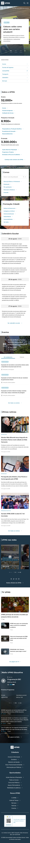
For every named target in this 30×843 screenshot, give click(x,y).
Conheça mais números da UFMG (14, 159)
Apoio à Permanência (14, 785)
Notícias (14, 805)
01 (6, 50)
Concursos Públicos (14, 782)
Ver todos (6, 222)
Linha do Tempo (13, 800)
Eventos (14, 808)
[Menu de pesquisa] (24, 3)
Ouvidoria (14, 759)
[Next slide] (19, 572)
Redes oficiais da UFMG (13, 583)
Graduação (6, 184)
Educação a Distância (9, 189)
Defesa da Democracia (9, 208)
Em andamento (8, 357)
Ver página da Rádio (13, 737)
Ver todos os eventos (14, 403)
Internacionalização (9, 213)
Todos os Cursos (14, 780)
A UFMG (13, 797)
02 (11, 50)
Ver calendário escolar (14, 323)
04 (21, 50)
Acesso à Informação (14, 757)
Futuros (22, 357)
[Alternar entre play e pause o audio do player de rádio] (3, 681)
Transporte (5, 74)
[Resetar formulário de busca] (25, 177)
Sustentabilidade (8, 219)
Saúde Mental (7, 216)
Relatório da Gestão (14, 762)
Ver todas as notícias (14, 531)
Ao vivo (10, 677)
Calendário (5, 77)
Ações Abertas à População (14, 777)
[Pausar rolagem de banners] (25, 51)
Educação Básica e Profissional (12, 181)
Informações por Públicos (14, 767)
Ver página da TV (14, 661)
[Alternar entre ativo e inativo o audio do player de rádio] (8, 684)
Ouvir (4, 713)
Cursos (4, 64)
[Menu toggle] (27, 3)
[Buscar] (23, 177)
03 (16, 50)
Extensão (6, 192)
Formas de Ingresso (7, 67)
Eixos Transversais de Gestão (14, 764)
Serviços (4, 81)
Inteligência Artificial (9, 211)
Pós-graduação (8, 187)
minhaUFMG (5, 70)
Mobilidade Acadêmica (14, 787)
